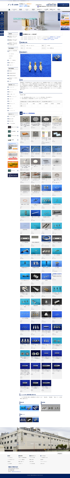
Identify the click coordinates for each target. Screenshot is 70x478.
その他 (10, 81)
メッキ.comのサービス (11, 459)
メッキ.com (13, 4)
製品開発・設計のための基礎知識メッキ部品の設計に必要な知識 (13, 43)
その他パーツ (21, 463)
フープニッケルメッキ (12, 89)
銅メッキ (10, 101)
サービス (1, 21)
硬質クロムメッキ (12, 103)
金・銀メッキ (11, 98)
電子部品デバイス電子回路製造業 (13, 78)
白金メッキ (11, 108)
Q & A (2, 29)
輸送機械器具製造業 (12, 75)
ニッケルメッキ (11, 87)
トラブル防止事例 (12, 123)
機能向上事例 (11, 118)
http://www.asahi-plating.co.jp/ (16, 471)
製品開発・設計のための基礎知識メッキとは (13, 37)
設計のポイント (17, 443)
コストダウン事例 (12, 116)
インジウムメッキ (12, 110)
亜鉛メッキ (11, 91)
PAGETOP (60, 453)
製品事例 (1, 23)
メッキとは (2, 16)
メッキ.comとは (10, 457)
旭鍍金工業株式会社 (34, 475)
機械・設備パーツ (12, 62)
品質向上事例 (11, 121)
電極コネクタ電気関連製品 (29, 113)
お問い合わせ (42, 463)
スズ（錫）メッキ (12, 94)
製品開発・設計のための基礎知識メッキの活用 (13, 40)
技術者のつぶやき (34, 443)
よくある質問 (10, 463)
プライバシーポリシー (43, 461)
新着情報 (51, 443)
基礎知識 (9, 461)
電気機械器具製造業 (12, 73)
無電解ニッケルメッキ (12, 96)
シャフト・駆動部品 (12, 60)
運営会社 (1, 34)
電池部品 (10, 70)
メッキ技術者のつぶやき (44, 457)
